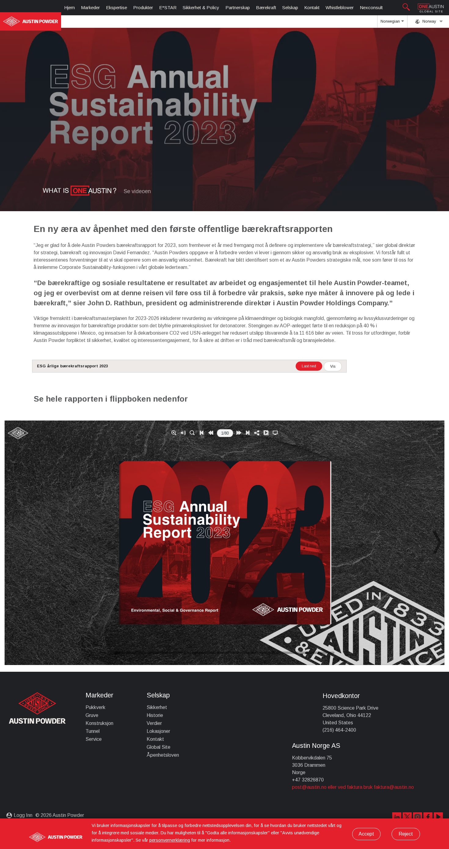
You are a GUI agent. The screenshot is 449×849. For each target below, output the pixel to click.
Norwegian (391, 21)
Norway (428, 21)
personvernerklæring (169, 840)
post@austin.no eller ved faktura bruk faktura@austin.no (353, 787)
